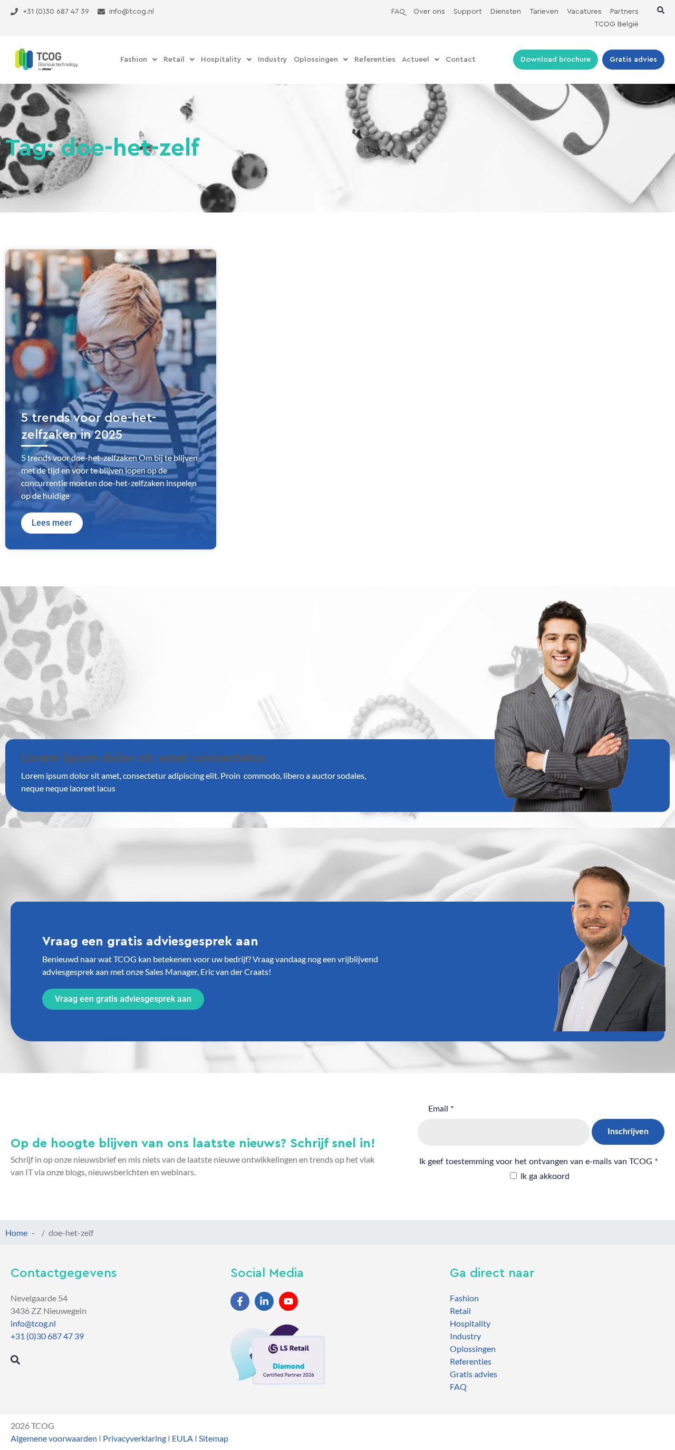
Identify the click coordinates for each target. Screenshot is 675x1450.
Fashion (133, 59)
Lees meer (52, 523)
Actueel (415, 59)
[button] (660, 10)
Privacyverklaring (134, 1438)
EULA (182, 1438)
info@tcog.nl (33, 1323)
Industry (272, 59)
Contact (461, 59)
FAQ (458, 1386)
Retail (174, 59)
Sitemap (213, 1438)
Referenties (375, 59)
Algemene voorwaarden (54, 1438)
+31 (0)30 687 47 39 (47, 1336)
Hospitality (221, 59)
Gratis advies (473, 1374)
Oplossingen (316, 59)
